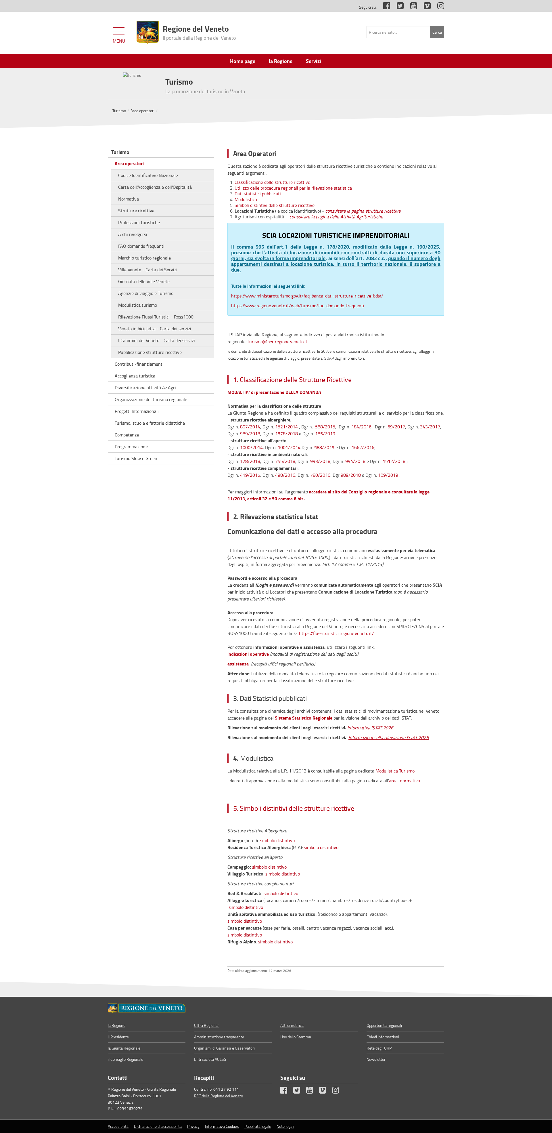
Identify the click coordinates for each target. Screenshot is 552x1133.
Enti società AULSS (210, 1059)
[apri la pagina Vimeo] (424, 7)
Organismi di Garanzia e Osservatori (224, 1048)
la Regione (116, 1025)
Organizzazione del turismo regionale (151, 399)
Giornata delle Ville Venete (144, 281)
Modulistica (246, 199)
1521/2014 (286, 427)
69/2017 (396, 427)
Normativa (128, 199)
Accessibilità (118, 1126)
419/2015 (250, 475)
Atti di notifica (292, 1025)
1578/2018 (286, 433)
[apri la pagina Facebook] (383, 7)
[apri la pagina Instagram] (438, 7)
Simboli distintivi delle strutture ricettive (275, 205)
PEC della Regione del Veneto (218, 1095)
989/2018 (249, 433)
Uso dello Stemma (295, 1036)
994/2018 (355, 461)
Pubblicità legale (257, 1126)
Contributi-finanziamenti (139, 364)
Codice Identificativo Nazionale (148, 175)
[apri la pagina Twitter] (397, 7)
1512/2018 (393, 461)
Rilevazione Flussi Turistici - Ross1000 (155, 317)
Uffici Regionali (206, 1025)
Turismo (119, 110)
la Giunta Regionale (124, 1048)
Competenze (127, 435)
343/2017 (430, 427)
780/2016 (320, 475)
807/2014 (250, 427)
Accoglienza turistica (135, 376)
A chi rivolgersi (132, 234)
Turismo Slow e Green (136, 458)
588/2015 (325, 427)
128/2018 (250, 461)
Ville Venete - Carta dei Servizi (147, 269)
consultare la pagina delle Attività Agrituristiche (335, 216)
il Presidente (118, 1036)
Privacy (193, 1126)
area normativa (404, 780)
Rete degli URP (379, 1048)
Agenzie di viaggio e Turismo (145, 293)
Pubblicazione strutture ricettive (150, 352)
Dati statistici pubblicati (258, 193)
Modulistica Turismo (395, 771)
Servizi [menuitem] (313, 61)
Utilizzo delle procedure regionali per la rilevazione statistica (293, 188)
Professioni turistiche (139, 222)
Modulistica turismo (137, 305)
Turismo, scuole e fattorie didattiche (150, 423)
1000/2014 (251, 447)
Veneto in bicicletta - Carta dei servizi (154, 328)
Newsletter (376, 1059)
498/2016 (285, 475)
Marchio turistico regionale (144, 258)
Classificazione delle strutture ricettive (272, 182)
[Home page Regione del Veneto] (148, 32)
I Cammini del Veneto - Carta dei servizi (156, 340)
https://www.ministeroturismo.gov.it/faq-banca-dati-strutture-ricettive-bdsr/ (307, 296)
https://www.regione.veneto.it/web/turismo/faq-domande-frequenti (298, 305)
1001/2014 (289, 447)
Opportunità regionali (384, 1025)
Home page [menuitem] (242, 61)
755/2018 (285, 461)
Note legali (285, 1126)
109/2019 (388, 475)
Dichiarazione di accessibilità (158, 1126)
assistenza (238, 663)
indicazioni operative (248, 654)
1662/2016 (363, 447)
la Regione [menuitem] (280, 61)
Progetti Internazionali (137, 411)
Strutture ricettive (136, 210)
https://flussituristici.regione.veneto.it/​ (336, 633)
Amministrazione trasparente (219, 1036)
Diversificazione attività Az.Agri (145, 387)
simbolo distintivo (277, 840)
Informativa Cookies (222, 1126)
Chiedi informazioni (383, 1036)
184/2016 (361, 427)
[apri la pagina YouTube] (411, 7)
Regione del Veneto (199, 32)
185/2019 (325, 433)
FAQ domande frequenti (141, 246)
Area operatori (142, 110)
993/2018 (320, 461)
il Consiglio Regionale (125, 1059)
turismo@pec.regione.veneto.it (277, 341)
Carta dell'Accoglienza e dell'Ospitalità (155, 187)
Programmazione (131, 446)
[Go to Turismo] (146, 1008)
